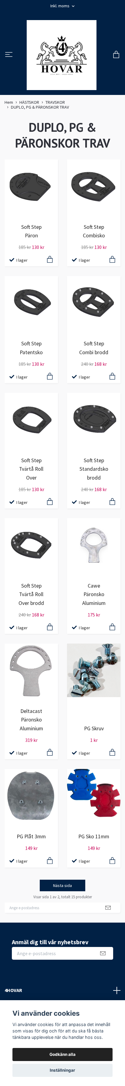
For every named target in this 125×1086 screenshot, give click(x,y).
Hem (9, 102)
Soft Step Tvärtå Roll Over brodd (31, 594)
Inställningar (62, 1070)
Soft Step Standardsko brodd (93, 469)
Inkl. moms (60, 6)
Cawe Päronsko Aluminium (94, 594)
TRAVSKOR (55, 102)
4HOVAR (13, 990)
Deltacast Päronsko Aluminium (31, 720)
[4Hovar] (61, 55)
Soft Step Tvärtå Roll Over (31, 469)
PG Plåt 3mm (31, 836)
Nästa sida (62, 885)
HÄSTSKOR (29, 102)
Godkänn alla (62, 1054)
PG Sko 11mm (93, 836)
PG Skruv (94, 728)
